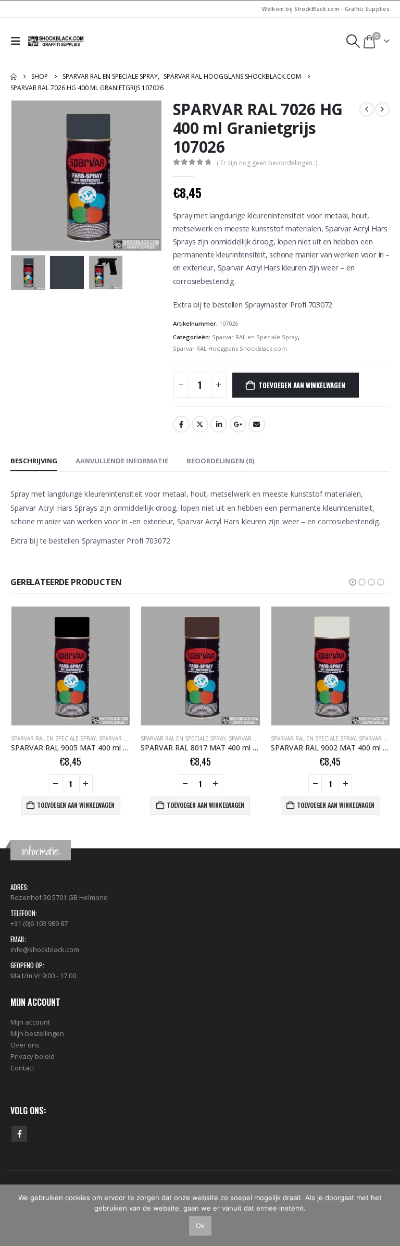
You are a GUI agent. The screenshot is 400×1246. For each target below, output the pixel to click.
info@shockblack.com (44, 949)
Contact (22, 1067)
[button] (18, 41)
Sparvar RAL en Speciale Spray (255, 337)
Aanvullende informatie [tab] (122, 460)
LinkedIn (218, 424)
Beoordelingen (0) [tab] (220, 460)
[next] (382, 109)
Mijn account (30, 1022)
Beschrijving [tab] (33, 460)
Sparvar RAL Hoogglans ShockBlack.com (230, 348)
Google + (238, 424)
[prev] (366, 109)
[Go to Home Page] (13, 76)
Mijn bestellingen (37, 1033)
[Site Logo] (56, 41)
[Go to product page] (70, 666)
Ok (200, 1226)
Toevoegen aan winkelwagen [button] (75, 804)
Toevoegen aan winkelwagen (301, 385)
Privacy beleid (32, 1056)
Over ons (25, 1045)
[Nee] (387, 1215)
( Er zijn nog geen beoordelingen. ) (267, 162)
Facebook (181, 424)
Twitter (200, 424)
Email (256, 424)
